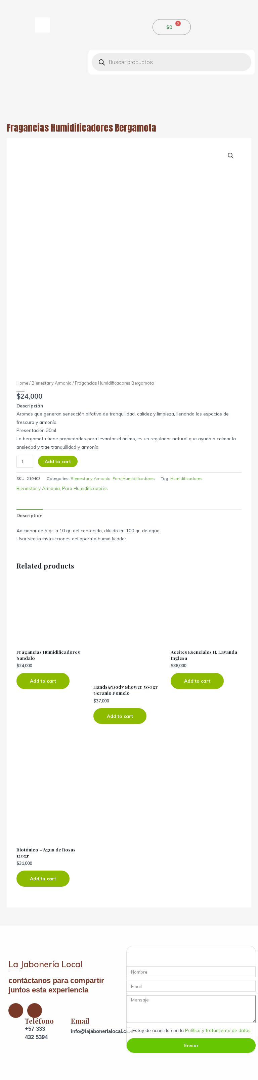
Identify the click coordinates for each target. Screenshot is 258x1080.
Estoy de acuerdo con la (191, 1030)
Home (22, 383)
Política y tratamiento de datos (218, 1030)
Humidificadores (186, 478)
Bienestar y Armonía (52, 383)
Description (29, 515)
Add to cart (58, 461)
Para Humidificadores (134, 478)
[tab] (29, 515)
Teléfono (39, 1020)
